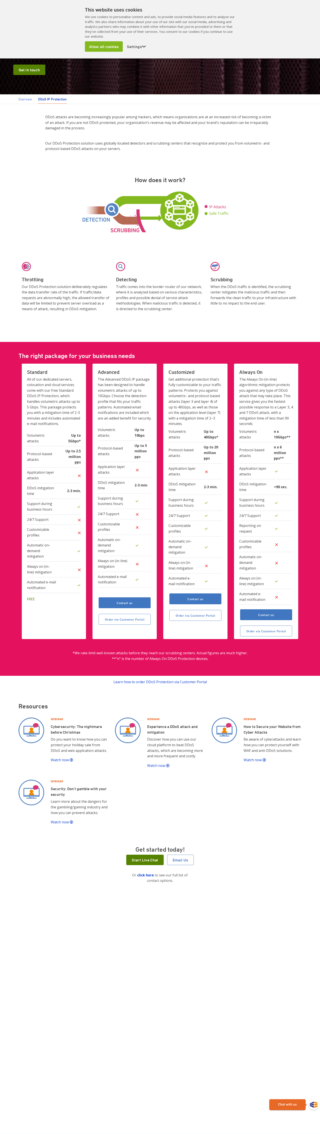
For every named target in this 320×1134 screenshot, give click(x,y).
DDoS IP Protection (52, 99)
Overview (25, 99)
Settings (136, 46)
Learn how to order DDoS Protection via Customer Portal (160, 681)
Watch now (60, 760)
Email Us (180, 860)
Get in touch (29, 70)
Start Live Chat (145, 860)
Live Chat (294, 1104)
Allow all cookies (104, 46)
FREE (31, 599)
